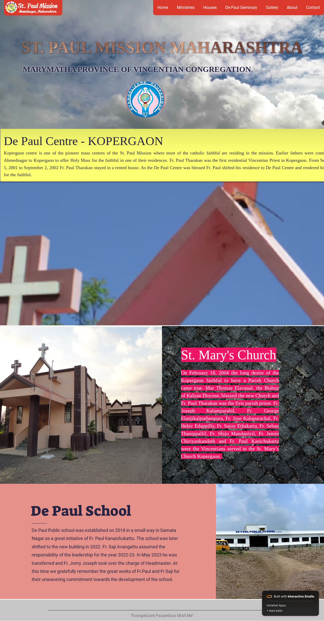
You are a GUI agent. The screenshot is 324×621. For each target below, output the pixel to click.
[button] (210, 7)
